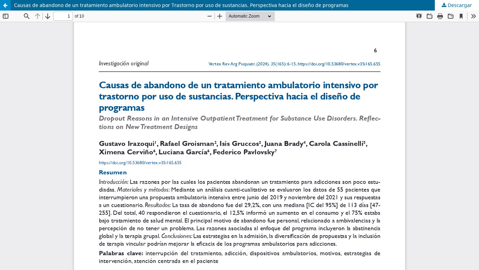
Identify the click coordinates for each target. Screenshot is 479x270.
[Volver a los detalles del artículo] (5, 5)
